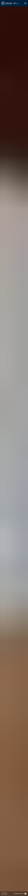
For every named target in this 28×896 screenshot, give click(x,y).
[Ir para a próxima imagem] (6, 893)
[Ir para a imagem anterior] (3, 893)
